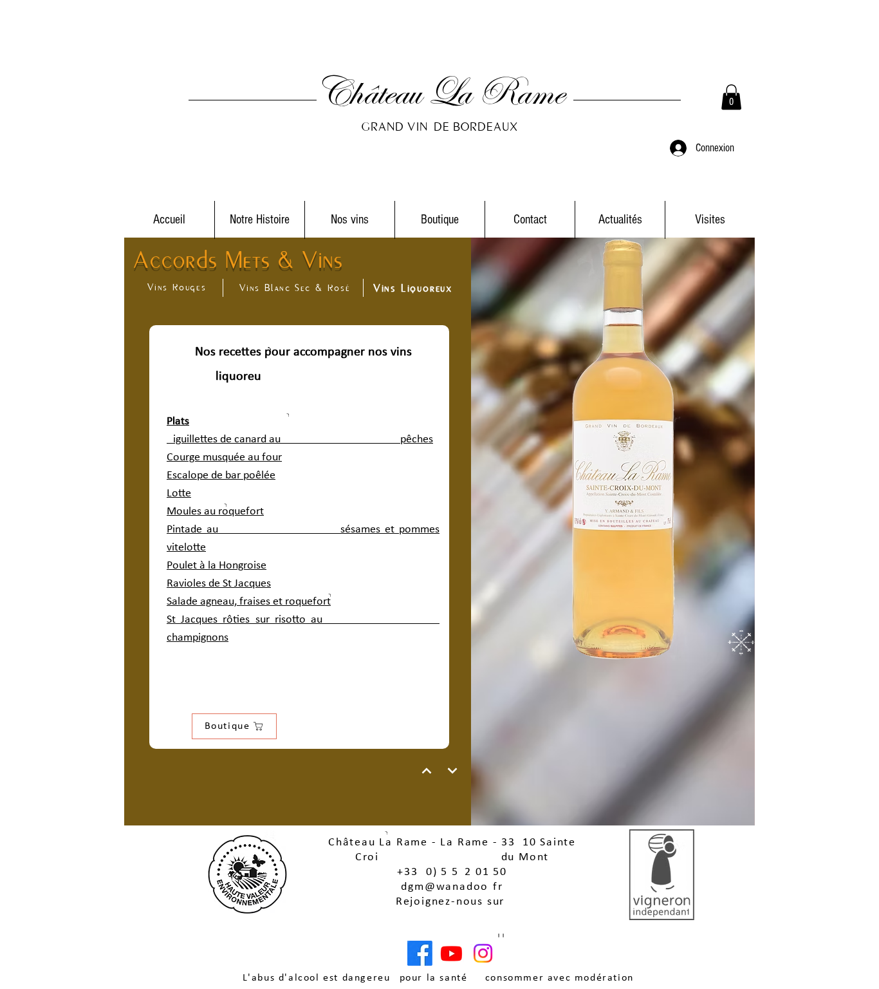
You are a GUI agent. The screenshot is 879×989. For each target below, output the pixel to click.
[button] (731, 96)
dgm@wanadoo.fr (452, 887)
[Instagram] (482, 953)
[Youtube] (451, 953)
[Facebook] (419, 953)
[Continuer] (426, 771)
